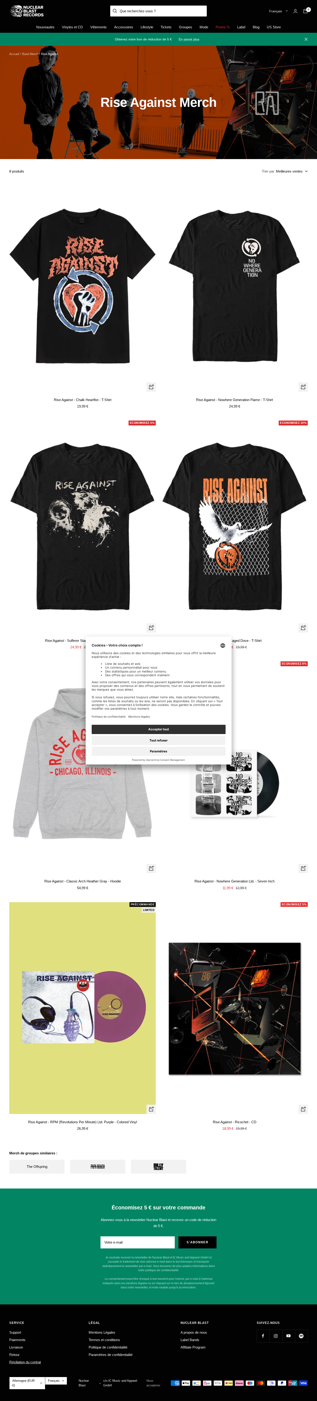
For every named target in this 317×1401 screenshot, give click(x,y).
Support (15, 1332)
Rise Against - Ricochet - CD (234, 1122)
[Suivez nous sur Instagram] (275, 1335)
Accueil (14, 54)
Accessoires (123, 27)
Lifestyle (147, 27)
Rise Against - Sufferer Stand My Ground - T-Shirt (82, 641)
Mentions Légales (102, 1332)
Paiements (17, 1340)
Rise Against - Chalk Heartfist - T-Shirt (82, 400)
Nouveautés (45, 27)
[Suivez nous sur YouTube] (288, 1335)
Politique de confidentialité (108, 1347)
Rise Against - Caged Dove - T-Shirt (234, 641)
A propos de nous (194, 1332)
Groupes (185, 27)
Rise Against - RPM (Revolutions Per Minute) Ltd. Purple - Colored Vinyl (82, 1122)
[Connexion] (295, 11)
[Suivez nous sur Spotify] (301, 1335)
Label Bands (190, 1340)
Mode (204, 27)
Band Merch (30, 54)
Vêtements (98, 27)
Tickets (166, 27)
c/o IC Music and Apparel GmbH (120, 1383)
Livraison (16, 1347)
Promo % (223, 27)
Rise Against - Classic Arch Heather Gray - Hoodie (82, 881)
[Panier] (305, 11)
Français (275, 11)
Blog (256, 27)
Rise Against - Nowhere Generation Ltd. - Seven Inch (234, 881)
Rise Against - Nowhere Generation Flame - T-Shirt (234, 400)
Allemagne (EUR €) (23, 1383)
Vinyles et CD (72, 27)
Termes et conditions (104, 1340)
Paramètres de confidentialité (111, 1355)
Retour (14, 1355)
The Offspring (37, 1167)
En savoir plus (189, 39)
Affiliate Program (193, 1347)
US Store (274, 27)
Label (241, 27)
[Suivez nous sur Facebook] (263, 1335)
